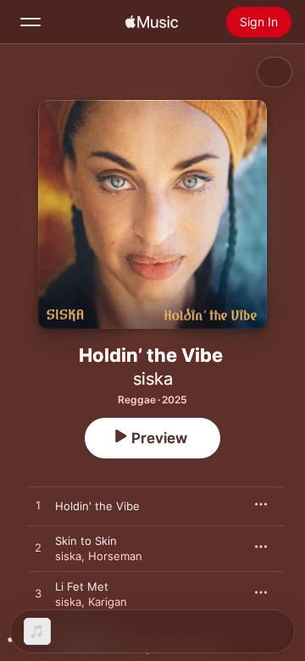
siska (153, 379)
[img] (151, 22)
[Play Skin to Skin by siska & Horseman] (38, 548)
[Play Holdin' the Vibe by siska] (38, 506)
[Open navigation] (30, 22)
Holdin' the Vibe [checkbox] (97, 506)
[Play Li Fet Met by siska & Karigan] (38, 594)
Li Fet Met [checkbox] (81, 586)
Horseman (115, 556)
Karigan (107, 601)
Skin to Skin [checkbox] (86, 540)
